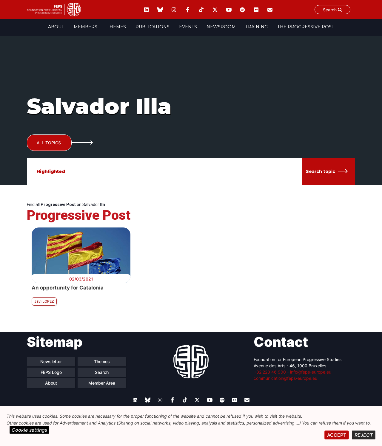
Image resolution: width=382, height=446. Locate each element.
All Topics (49, 142)
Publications (152, 27)
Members (85, 27)
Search (330, 9)
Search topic (320, 171)
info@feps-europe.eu (310, 371)
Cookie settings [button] (29, 430)
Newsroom (221, 27)
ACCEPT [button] (336, 435)
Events (188, 27)
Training (256, 27)
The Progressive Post (305, 27)
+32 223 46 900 (270, 371)
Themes (116, 27)
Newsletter (51, 361)
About (56, 27)
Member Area (101, 382)
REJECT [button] (364, 435)
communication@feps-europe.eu (285, 378)
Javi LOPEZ (44, 301)
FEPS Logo (51, 372)
